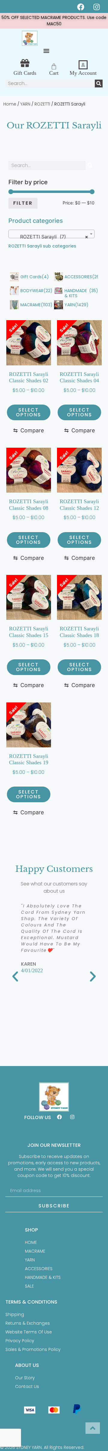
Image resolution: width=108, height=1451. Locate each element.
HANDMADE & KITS (43, 1277)
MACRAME (35, 1251)
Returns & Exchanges (27, 1323)
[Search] (99, 83)
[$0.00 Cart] (54, 66)
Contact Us (27, 1386)
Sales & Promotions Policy (33, 1349)
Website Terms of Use (28, 1332)
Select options (28, 412)
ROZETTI (42, 104)
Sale (29, 1286)
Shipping (14, 1314)
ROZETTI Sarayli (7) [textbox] (49, 237)
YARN (25, 104)
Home (9, 104)
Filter (23, 203)
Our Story (25, 1378)
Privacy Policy (19, 1341)
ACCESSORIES (38, 1269)
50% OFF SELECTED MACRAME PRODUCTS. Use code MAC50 (54, 20)
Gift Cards (25, 73)
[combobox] (51, 234)
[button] (46, 50)
